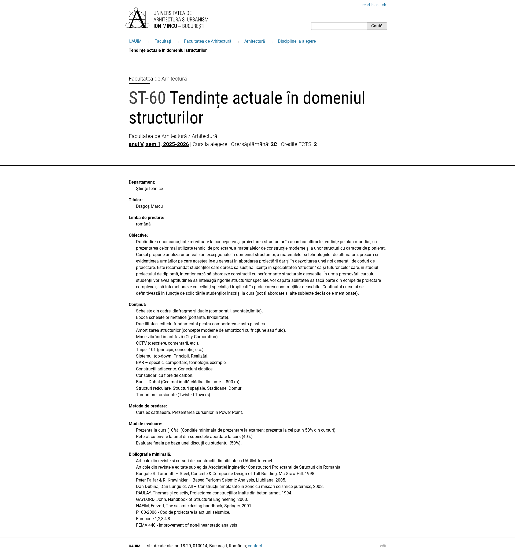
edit (383, 546)
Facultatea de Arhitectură (207, 41)
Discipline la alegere (297, 41)
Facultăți (162, 41)
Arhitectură (254, 41)
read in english (374, 5)
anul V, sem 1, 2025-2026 (159, 144)
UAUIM (135, 41)
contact (255, 545)
